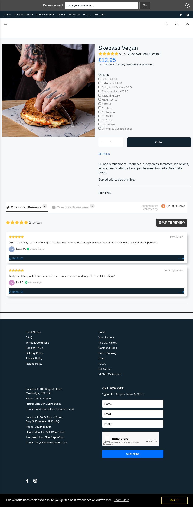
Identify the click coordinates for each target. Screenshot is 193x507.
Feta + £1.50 (109, 79)
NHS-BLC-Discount (109, 374)
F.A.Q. (87, 14)
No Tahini (107, 116)
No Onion (107, 107)
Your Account (106, 337)
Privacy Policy (34, 358)
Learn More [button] (121, 500)
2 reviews (134, 53)
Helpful (15, 258)
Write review (173, 222)
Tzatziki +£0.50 (111, 95)
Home (7, 14)
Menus (61, 14)
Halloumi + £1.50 (112, 83)
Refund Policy (34, 363)
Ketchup (107, 103)
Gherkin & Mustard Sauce (117, 128)
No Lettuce (108, 124)
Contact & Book (45, 14)
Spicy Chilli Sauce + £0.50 (117, 87)
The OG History (23, 14)
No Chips (107, 120)
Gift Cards (100, 14)
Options (103, 74)
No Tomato (108, 112)
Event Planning (107, 353)
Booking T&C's (34, 347)
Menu (101, 358)
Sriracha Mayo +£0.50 (115, 91)
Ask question (151, 53)
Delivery (120, 64)
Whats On (74, 14)
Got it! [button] (174, 500)
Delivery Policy (34, 353)
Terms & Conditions (37, 342)
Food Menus (33, 332)
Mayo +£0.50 (109, 99)
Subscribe (132, 454)
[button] (187, 5)
